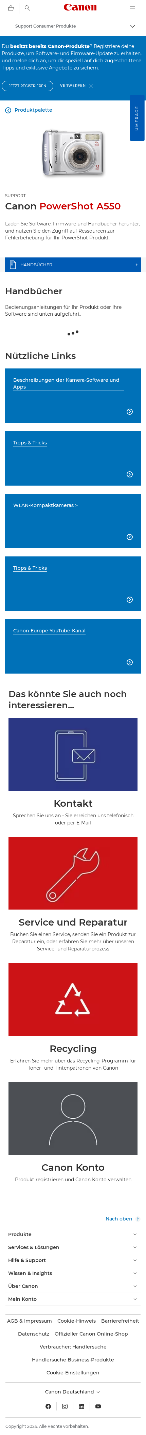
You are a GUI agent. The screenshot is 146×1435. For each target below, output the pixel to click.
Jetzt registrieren (27, 86)
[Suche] (27, 8)
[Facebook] (48, 1406)
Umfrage (137, 117)
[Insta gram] (65, 1406)
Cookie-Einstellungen (73, 1373)
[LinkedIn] (81, 1406)
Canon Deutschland (70, 1392)
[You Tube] (98, 1406)
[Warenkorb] (10, 8)
